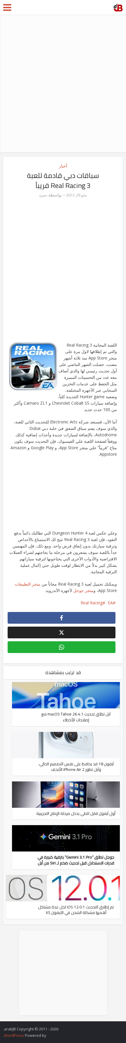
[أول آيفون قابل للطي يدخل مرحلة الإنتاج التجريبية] (66, 794)
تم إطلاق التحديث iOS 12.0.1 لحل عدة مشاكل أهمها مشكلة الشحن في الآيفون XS (76, 910)
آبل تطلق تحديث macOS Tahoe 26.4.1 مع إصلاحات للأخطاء (75, 717)
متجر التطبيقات (27, 584)
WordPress (14, 1035)
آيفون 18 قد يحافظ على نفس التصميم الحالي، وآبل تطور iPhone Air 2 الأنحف (76, 767)
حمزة (43, 195)
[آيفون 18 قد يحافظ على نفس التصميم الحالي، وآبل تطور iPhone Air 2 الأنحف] (66, 744)
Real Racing (92, 603)
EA (110, 603)
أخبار (63, 166)
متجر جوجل (83, 590)
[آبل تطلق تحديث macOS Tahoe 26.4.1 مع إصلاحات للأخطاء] (66, 695)
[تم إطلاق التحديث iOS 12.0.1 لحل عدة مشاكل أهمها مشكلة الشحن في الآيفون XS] (63, 887)
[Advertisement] (63, 84)
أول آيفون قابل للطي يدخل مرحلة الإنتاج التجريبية (75, 813)
